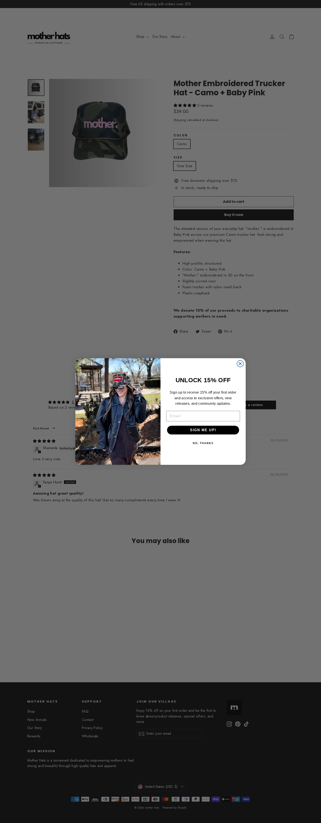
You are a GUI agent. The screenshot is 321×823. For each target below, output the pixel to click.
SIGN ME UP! (203, 430)
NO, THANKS (203, 443)
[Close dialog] (240, 363)
